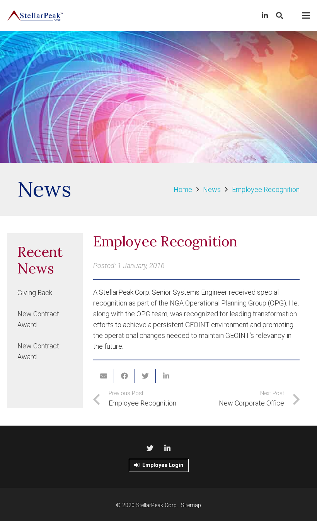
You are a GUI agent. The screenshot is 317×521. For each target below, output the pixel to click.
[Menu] (306, 15)
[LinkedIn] (265, 15)
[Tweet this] (145, 376)
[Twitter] (149, 448)
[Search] (279, 15)
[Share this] (124, 376)
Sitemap (191, 505)
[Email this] (103, 376)
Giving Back (34, 293)
